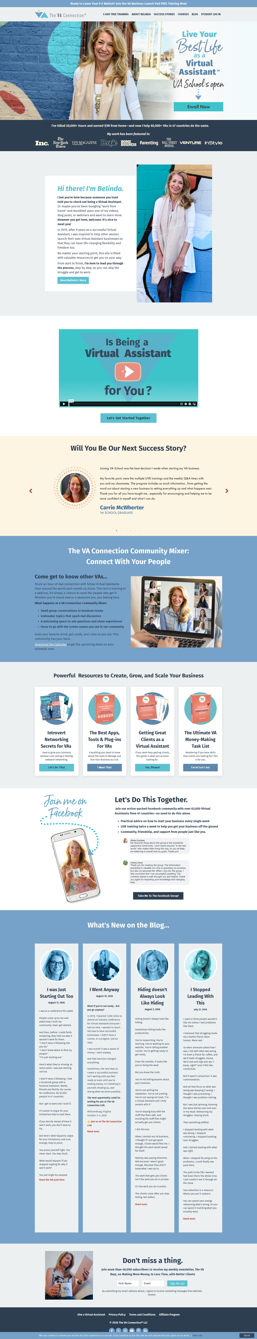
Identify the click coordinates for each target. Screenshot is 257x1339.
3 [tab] (126, 530)
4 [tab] (130, 530)
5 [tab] (135, 530)
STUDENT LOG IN (211, 14)
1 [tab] (116, 530)
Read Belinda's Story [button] (73, 280)
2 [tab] (121, 530)
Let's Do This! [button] (56, 767)
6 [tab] (140, 530)
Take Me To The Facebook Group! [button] (158, 895)
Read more (93, 1131)
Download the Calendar (51, 644)
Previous (30, 491)
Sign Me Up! (177, 1283)
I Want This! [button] (104, 767)
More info (197, 1335)
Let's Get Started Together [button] (128, 418)
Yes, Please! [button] (152, 767)
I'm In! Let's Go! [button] (200, 767)
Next (226, 491)
